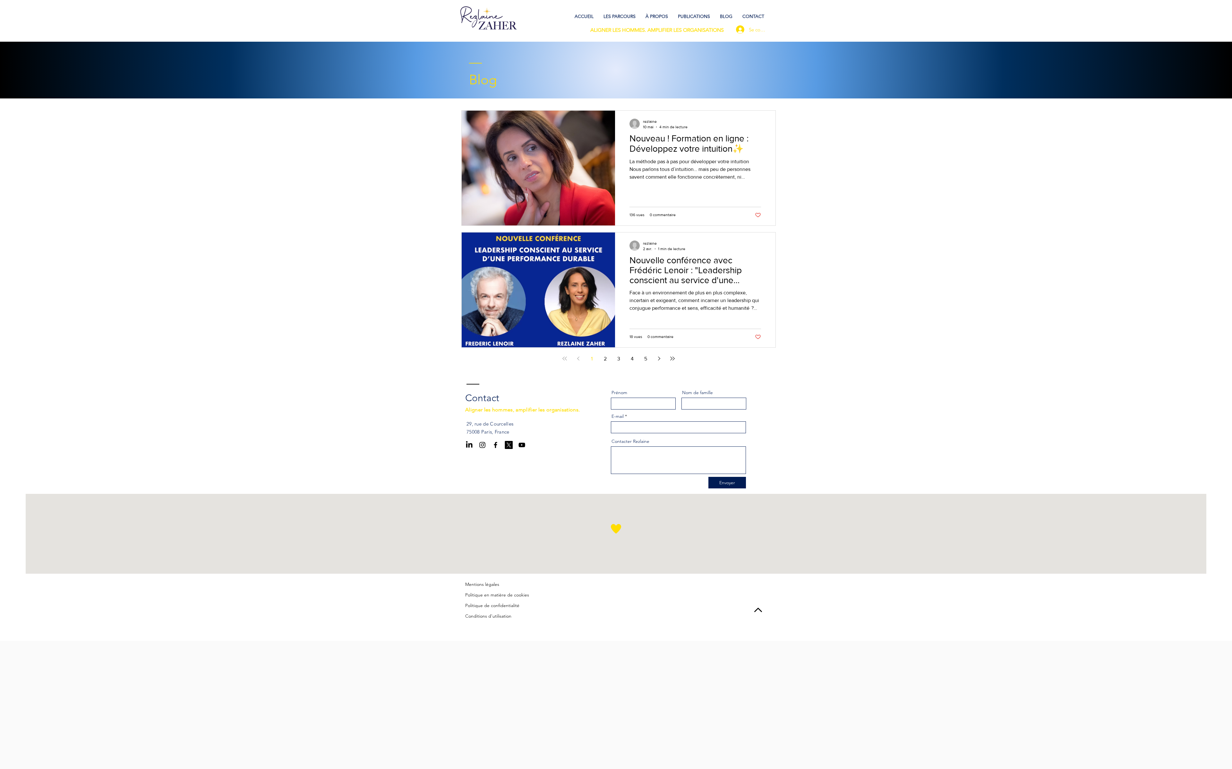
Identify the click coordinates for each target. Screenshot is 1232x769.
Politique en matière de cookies (497, 595)
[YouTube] (522, 445)
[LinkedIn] (469, 445)
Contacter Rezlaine (630, 441)
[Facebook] (496, 445)
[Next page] (659, 358)
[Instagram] (482, 445)
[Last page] (672, 358)
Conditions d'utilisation (488, 616)
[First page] (564, 358)
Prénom (619, 392)
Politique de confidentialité (492, 605)
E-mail (618, 416)
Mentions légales (482, 584)
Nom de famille (697, 392)
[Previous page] (578, 358)
